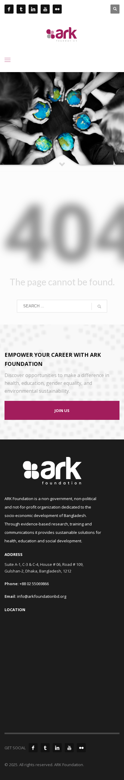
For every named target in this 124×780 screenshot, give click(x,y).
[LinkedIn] (57, 747)
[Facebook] (33, 747)
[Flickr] (81, 747)
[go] (99, 306)
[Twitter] (45, 747)
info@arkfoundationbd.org (41, 596)
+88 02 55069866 (34, 583)
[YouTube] (69, 747)
